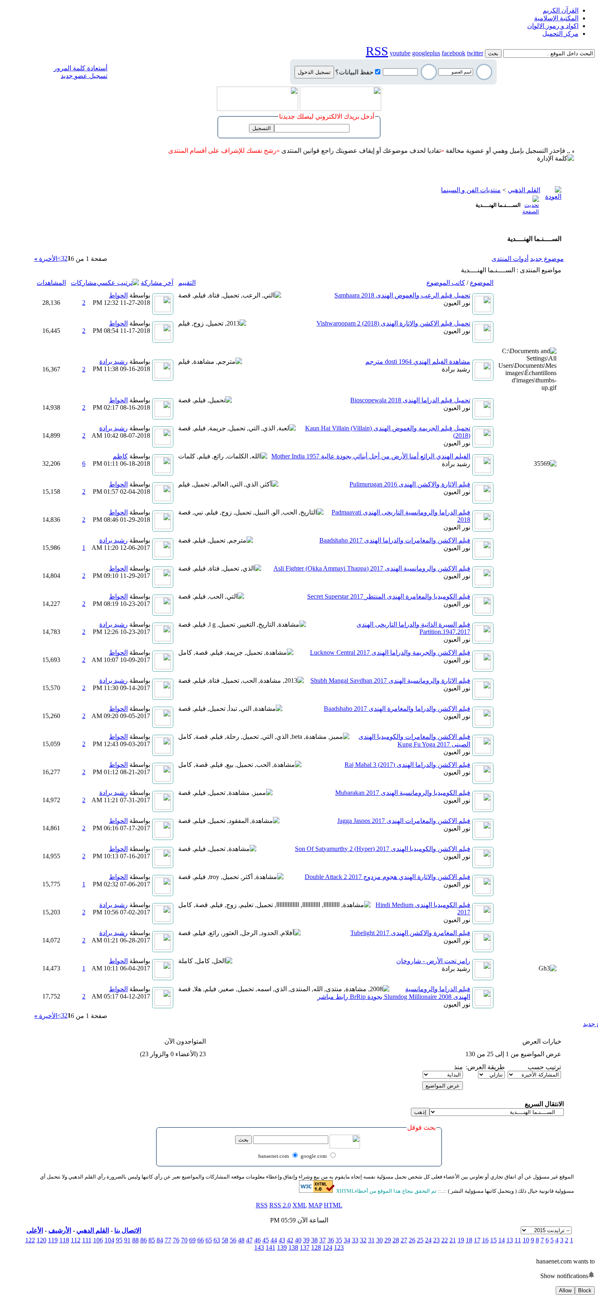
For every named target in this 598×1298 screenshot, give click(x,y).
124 (327, 1247)
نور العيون (456, 303)
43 (282, 1240)
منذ (458, 1067)
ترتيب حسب (544, 1067)
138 (293, 1247)
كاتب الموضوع (445, 282)
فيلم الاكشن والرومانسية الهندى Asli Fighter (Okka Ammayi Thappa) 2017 (371, 568)
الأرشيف (59, 1230)
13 (509, 1240)
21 (453, 1240)
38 (314, 1240)
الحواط (118, 295)
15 (493, 1240)
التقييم (187, 282)
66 (200, 1240)
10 (526, 1240)
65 (208, 1240)
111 (87, 1240)
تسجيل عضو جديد (84, 75)
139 (282, 1247)
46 (257, 1240)
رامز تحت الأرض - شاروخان (433, 960)
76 (176, 1240)
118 (64, 1240)
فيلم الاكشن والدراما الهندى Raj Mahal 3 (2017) (407, 764)
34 (347, 1240)
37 (322, 1240)
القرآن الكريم (560, 10)
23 (436, 1240)
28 (396, 1240)
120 (41, 1240)
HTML (333, 1205)
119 (53, 1240)
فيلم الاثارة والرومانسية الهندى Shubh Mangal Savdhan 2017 (390, 680)
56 (233, 1240)
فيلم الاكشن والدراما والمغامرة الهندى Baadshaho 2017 (397, 708)
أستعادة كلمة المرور (80, 68)
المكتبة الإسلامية (556, 18)
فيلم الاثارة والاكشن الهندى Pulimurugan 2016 (409, 484)
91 (127, 1240)
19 (461, 1240)
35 (339, 1240)
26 (412, 1240)
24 (428, 1240)
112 (76, 1240)
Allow (565, 1290)
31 (371, 1240)
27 (404, 1240)
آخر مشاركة (157, 282)
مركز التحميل (560, 33)
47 (249, 1240)
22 (444, 1240)
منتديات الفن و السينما (471, 190)
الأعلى (34, 1230)
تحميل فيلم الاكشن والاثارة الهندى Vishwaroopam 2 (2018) (393, 323)
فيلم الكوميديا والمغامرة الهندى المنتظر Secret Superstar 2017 (388, 596)
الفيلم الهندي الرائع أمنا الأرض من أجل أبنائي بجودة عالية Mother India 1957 (370, 456)
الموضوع (481, 282)
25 (420, 1240)
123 (339, 1247)
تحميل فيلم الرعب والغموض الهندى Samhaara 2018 (402, 295)
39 (306, 1240)
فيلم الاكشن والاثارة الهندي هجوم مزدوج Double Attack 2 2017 (387, 876)
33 (355, 1240)
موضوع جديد (547, 258)
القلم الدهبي (92, 1230)
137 (305, 1247)
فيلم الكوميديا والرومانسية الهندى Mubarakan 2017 (402, 792)
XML (299, 1205)
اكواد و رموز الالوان (552, 25)
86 (143, 1240)
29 (387, 1240)
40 (298, 1240)
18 (469, 1240)
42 (290, 1240)
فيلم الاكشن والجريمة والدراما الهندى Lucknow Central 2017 (390, 652)
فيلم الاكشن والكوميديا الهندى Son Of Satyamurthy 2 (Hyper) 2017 (382, 848)
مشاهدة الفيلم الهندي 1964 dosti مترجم (417, 361)
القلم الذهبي (524, 190)
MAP (315, 1205)
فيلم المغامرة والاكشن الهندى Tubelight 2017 (410, 932)
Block (584, 1290)
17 (477, 1240)
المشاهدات (51, 282)
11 (518, 1240)
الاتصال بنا (127, 1230)
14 (501, 1240)
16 (485, 1240)
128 (316, 1247)
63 (217, 1240)
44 (274, 1240)
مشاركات (84, 282)
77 (168, 1240)
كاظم (120, 456)
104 (109, 1240)
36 (330, 1240)
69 (192, 1240)
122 (30, 1240)
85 (151, 1240)
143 (259, 1247)
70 (184, 1240)
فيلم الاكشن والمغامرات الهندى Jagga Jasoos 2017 (403, 820)
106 (98, 1240)
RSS (262, 1205)
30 (379, 1240)
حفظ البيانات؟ (354, 72)
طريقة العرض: (485, 1067)
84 (160, 1240)
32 (363, 1240)
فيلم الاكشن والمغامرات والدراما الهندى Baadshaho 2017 (394, 540)
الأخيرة (45, 258)
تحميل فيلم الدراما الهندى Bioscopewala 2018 (410, 400)
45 (265, 1240)
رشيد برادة (456, 369)
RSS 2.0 (280, 1205)
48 (241, 1240)
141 (270, 1247)
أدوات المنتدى (509, 258)
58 (225, 1240)
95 (119, 1240)
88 (135, 1240)
